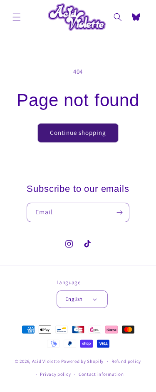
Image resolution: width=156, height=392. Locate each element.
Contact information (101, 374)
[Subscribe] (120, 212)
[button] (16, 17)
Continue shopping (78, 132)
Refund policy (126, 361)
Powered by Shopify (82, 361)
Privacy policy (55, 374)
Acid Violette (46, 361)
